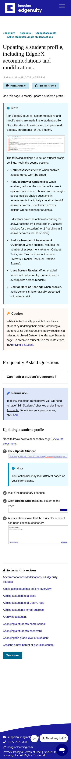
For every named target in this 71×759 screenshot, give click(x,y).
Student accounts (46, 33)
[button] (62, 6)
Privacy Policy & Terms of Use (22, 752)
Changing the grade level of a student (25, 637)
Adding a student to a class (19, 595)
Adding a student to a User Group (23, 602)
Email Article (48, 85)
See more (12, 655)
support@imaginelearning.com (26, 737)
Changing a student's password (22, 630)
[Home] (28, 8)
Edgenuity (9, 33)
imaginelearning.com (20, 747)
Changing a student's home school (24, 623)
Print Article (18, 85)
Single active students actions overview (27, 588)
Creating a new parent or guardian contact (28, 644)
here (16, 415)
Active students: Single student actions (30, 37)
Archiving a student (15, 616)
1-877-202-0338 (17, 742)
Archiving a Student (21, 344)
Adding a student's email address (23, 609)
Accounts (25, 33)
